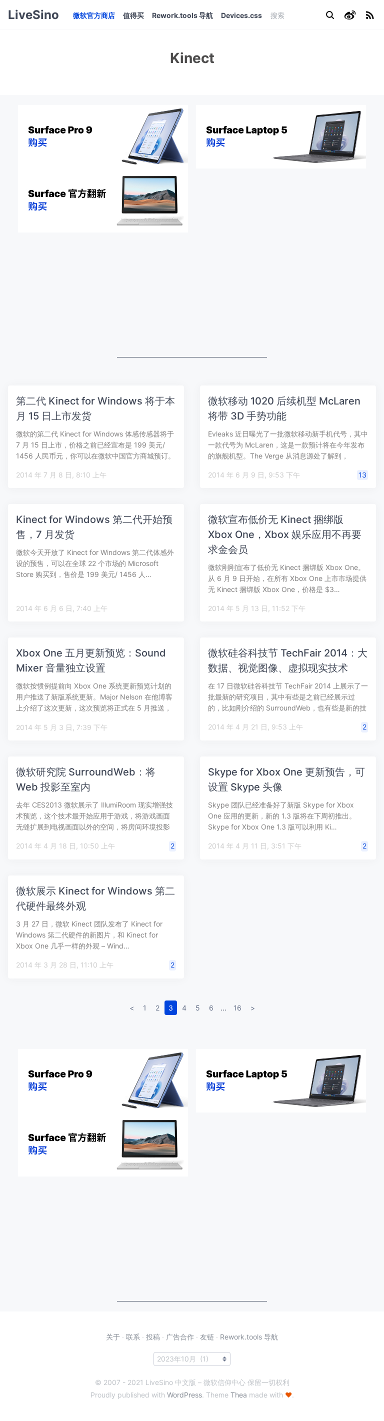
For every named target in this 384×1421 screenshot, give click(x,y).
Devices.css (241, 15)
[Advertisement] (192, 295)
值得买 (133, 15)
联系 (133, 1336)
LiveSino (33, 15)
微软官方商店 (94, 15)
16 (238, 1008)
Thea (238, 1394)
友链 (207, 1336)
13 (362, 474)
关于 (113, 1336)
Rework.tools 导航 (182, 15)
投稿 (153, 1336)
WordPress (184, 1394)
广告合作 (180, 1336)
